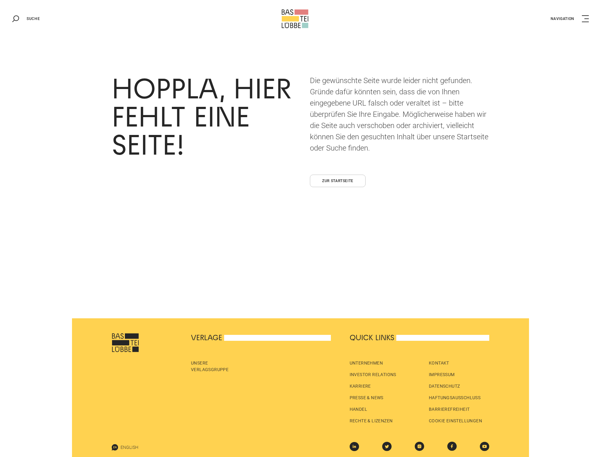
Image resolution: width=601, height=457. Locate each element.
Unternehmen (366, 362)
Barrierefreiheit (449, 409)
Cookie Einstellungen (455, 420)
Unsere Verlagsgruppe (210, 366)
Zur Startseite (337, 181)
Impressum (442, 374)
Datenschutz (444, 386)
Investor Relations (373, 374)
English (129, 447)
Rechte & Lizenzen (371, 420)
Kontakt (439, 362)
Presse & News (366, 397)
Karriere (360, 386)
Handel (358, 409)
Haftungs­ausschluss (454, 397)
